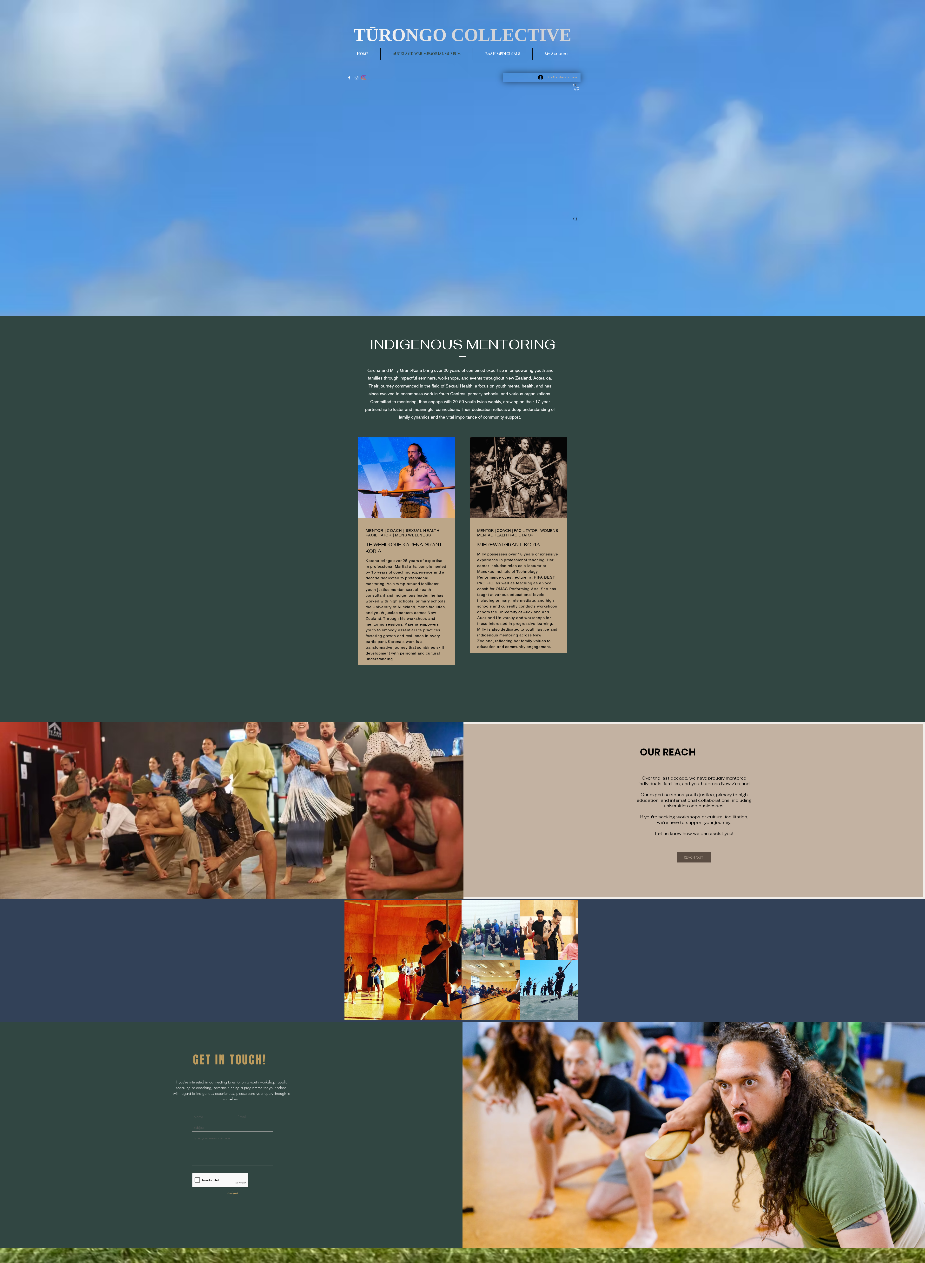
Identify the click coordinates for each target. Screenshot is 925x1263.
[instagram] (356, 77)
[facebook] (349, 77)
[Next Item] (570, 960)
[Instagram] (363, 77)
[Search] (575, 219)
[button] (576, 87)
